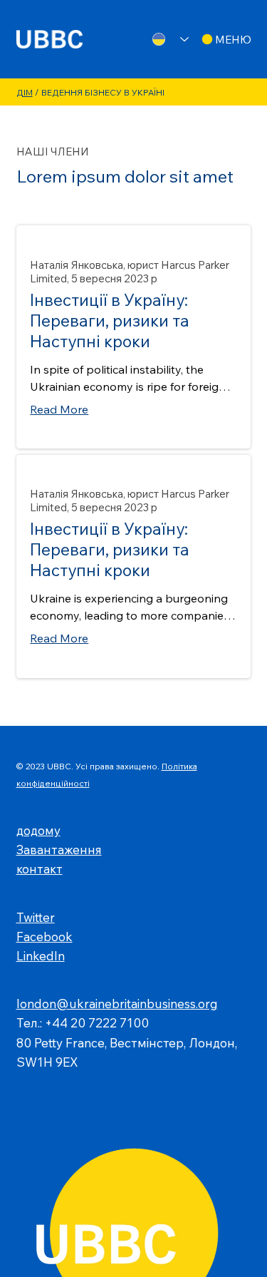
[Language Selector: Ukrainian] (166, 40)
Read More (59, 409)
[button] (225, 40)
